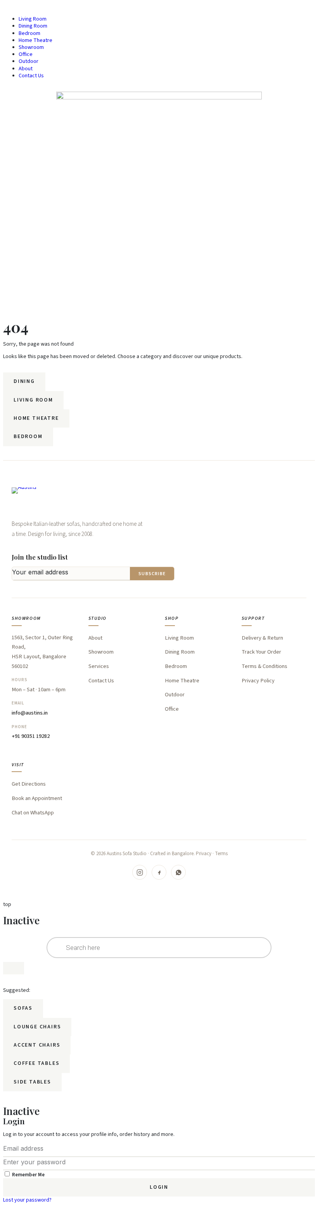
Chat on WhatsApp (33, 813)
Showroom (31, 47)
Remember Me (28, 1174)
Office (26, 54)
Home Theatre (35, 40)
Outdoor (28, 61)
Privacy (203, 853)
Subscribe (152, 573)
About (26, 69)
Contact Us (31, 76)
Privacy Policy (258, 681)
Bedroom (29, 33)
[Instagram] (139, 872)
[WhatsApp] (178, 872)
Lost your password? (27, 1200)
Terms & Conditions (264, 666)
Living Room (33, 19)
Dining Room (33, 26)
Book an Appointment (37, 798)
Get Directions (29, 784)
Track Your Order (261, 652)
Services (98, 666)
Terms (221, 853)
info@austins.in (30, 713)
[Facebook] (159, 872)
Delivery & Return (262, 638)
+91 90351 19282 (31, 736)
